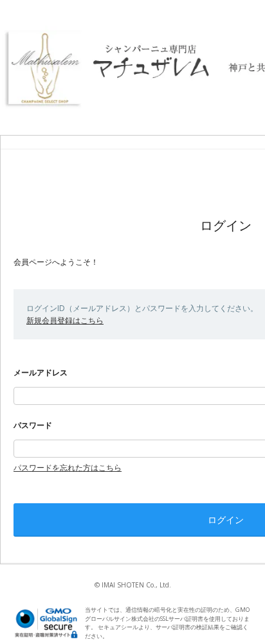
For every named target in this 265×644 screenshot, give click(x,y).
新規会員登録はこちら (65, 320)
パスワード (33, 425)
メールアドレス (41, 372)
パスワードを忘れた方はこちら (68, 467)
